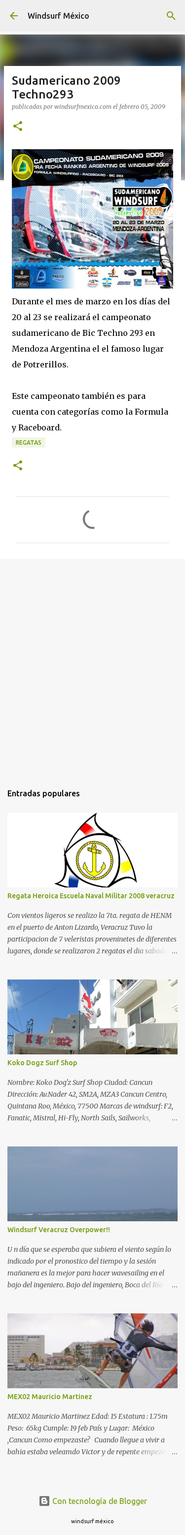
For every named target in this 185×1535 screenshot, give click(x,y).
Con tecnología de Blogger (98, 1501)
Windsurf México (58, 15)
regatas (28, 442)
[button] (18, 126)
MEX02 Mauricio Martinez (49, 1397)
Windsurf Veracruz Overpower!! (58, 1230)
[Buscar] (171, 16)
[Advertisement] (92, 666)
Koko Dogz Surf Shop (42, 1063)
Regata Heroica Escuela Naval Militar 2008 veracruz (91, 896)
